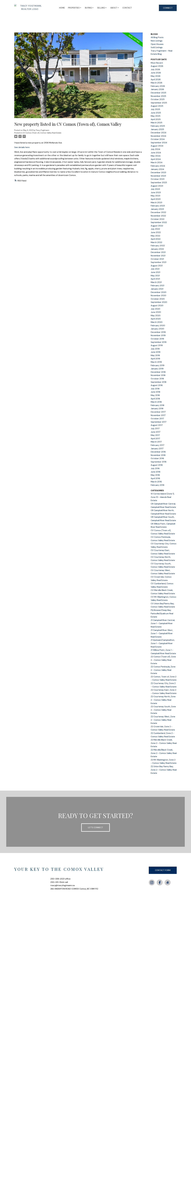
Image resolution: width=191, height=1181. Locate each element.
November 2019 (158, 335)
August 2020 (157, 305)
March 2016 (156, 481)
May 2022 (155, 235)
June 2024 (156, 152)
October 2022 (157, 219)
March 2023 (156, 202)
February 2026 (158, 86)
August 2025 (157, 106)
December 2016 (158, 451)
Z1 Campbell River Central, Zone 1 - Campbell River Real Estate (163, 623)
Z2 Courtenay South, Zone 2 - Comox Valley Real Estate (163, 709)
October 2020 (158, 298)
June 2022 (156, 232)
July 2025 (155, 109)
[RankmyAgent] (168, 882)
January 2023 (157, 209)
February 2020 (158, 325)
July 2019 (155, 348)
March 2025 (156, 122)
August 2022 (157, 225)
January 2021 (157, 288)
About (113, 7)
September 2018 (158, 382)
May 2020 (155, 315)
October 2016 (157, 458)
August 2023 (157, 185)
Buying (88, 7)
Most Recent (157, 62)
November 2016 (158, 455)
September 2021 (158, 262)
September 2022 (159, 222)
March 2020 (156, 322)
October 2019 (157, 338)
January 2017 (157, 448)
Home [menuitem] (62, 7)
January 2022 (157, 249)
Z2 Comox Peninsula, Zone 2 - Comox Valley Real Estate (163, 670)
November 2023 (158, 175)
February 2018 (157, 405)
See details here (21, 147)
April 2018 (155, 398)
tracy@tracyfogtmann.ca (62, 885)
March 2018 (156, 402)
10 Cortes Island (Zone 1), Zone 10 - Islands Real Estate (162, 497)
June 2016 (155, 471)
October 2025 (157, 99)
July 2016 (155, 468)
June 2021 (155, 272)
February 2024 (158, 165)
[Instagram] (152, 882)
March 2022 (156, 242)
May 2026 (155, 76)
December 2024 (158, 132)
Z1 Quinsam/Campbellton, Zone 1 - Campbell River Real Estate (163, 643)
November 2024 (158, 136)
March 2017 (156, 441)
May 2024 (155, 155)
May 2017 (155, 435)
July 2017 (155, 428)
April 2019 (155, 358)
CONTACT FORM (162, 870)
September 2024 (159, 142)
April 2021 (155, 278)
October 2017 (157, 418)
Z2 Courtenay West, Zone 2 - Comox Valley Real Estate (163, 720)
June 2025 (156, 112)
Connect (168, 7)
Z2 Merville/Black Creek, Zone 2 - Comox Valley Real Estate (164, 753)
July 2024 (155, 149)
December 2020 (158, 292)
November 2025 (158, 96)
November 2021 (158, 255)
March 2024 (156, 162)
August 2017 (157, 425)
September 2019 (158, 342)
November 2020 (158, 295)
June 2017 (155, 432)
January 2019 (157, 368)
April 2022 (155, 239)
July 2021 (155, 268)
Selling (101, 7)
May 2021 (155, 275)
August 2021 (157, 265)
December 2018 (158, 372)
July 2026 (155, 69)
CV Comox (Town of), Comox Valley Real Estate (41, 133)
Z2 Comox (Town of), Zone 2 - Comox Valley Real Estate (163, 660)
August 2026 (157, 66)
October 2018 (157, 378)
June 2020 (156, 312)
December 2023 (158, 172)
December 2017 (158, 412)
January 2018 (157, 408)
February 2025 (158, 126)
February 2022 (158, 245)
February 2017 (157, 445)
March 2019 (156, 362)
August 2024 (157, 145)
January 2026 (157, 89)
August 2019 (157, 345)
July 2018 (155, 388)
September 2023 (159, 182)
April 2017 (155, 438)
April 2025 (156, 119)
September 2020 (159, 302)
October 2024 (158, 139)
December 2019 (158, 332)
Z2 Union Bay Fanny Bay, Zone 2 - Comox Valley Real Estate (164, 769)
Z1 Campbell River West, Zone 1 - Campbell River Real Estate (162, 633)
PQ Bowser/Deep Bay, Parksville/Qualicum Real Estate (162, 613)
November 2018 (158, 375)
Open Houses (157, 44)
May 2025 (155, 116)
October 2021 (157, 259)
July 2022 (155, 229)
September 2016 (158, 461)
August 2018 (157, 385)
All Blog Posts (157, 37)
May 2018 (155, 395)
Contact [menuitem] (127, 7)
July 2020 (155, 308)
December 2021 (158, 252)
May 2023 (155, 195)
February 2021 (157, 285)
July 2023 (155, 189)
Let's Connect (95, 827)
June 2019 (155, 352)
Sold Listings (157, 47)
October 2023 (157, 179)
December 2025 (158, 92)
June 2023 (156, 192)
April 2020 (156, 318)
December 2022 (158, 212)
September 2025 (159, 102)
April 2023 (155, 199)
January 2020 (157, 328)
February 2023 (158, 205)
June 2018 (155, 392)
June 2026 (156, 72)
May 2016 (155, 475)
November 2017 (158, 415)
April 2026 (156, 79)
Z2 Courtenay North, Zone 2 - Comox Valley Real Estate (163, 699)
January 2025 (157, 129)
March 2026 (156, 82)
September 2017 (158, 422)
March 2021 (156, 282)
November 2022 (158, 215)
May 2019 (155, 355)
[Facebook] (160, 882)
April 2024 (156, 159)
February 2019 (157, 365)
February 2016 (157, 485)
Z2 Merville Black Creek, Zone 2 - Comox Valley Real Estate (164, 743)
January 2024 (157, 169)
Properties (74, 7)
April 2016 (155, 478)
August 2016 (157, 465)
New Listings (156, 40)
